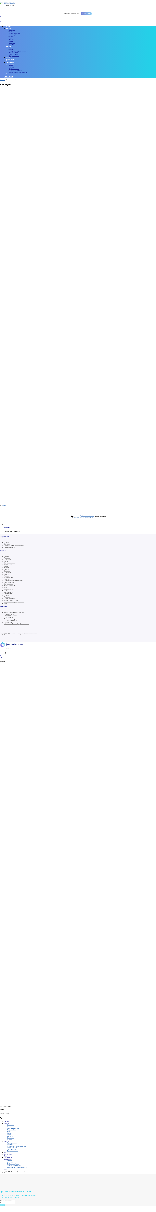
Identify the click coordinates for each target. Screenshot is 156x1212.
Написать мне (86, 13)
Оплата (11, 65)
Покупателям (10, 64)
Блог (7, 73)
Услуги (8, 57)
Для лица (8, 28)
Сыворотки (12, 30)
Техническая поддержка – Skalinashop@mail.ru (11, 619)
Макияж (11, 44)
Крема (11, 36)
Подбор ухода (10, 59)
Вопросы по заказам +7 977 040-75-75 (10, 616)
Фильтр (3, 505)
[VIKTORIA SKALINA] (7, 3)
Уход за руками (13, 54)
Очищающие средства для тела (17, 51)
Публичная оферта (14, 69)
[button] (75, 516)
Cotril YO (7, 527)
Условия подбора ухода (15, 70)
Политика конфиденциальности (18, 72)
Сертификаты (10, 62)
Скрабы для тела (13, 52)
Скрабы (11, 39)
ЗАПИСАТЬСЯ (8, 77)
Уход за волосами (14, 56)
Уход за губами (13, 34)
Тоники (11, 38)
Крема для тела (13, 47)
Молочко (11, 49)
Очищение (12, 43)
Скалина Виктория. (17, 634)
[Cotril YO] (62, 516)
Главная (2, 80)
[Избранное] (78, 19)
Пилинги (11, 41)
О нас (7, 60)
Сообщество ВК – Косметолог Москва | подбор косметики (16, 623)
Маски (11, 31)
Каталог (7, 26)
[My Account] (0, 17)
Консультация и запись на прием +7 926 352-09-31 (14, 613)
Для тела (8, 46)
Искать (7, 5)
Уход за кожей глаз (14, 33)
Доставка (11, 67)
